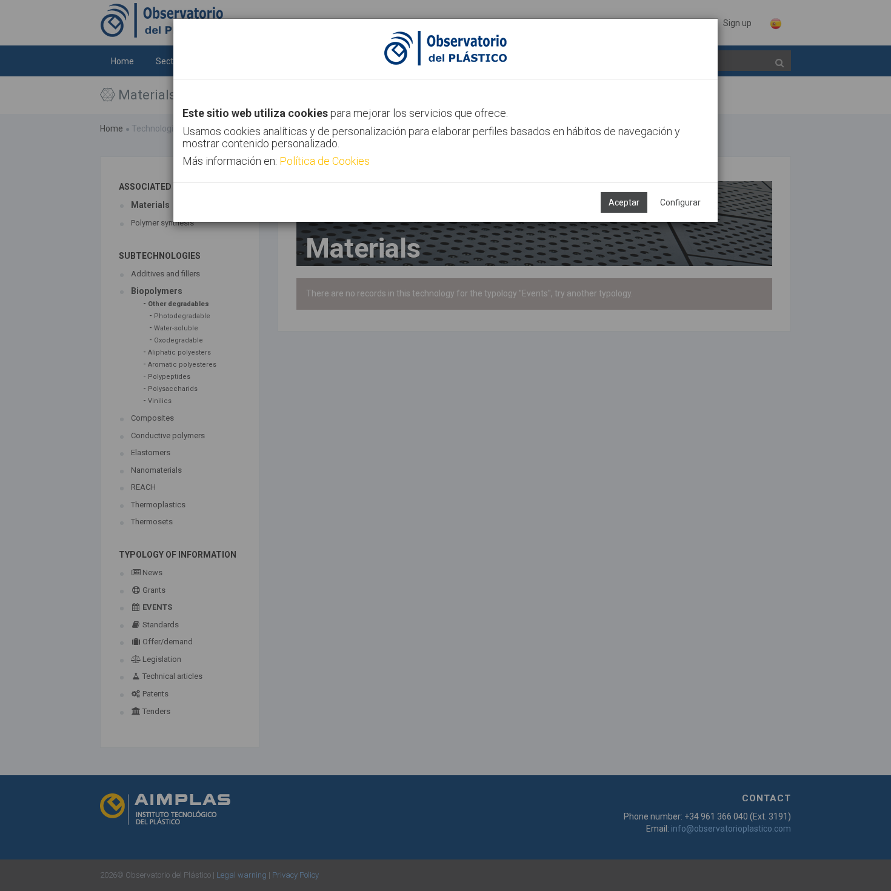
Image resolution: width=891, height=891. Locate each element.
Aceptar (624, 202)
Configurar (680, 202)
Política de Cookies (324, 161)
